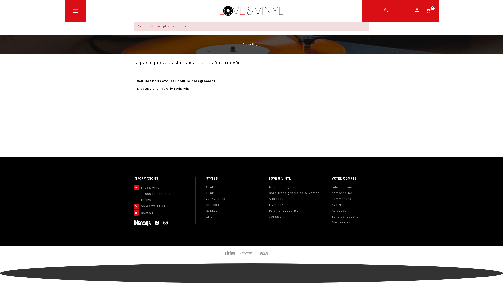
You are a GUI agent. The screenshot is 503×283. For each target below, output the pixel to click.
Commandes (341, 199)
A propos (276, 199)
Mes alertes (341, 222)
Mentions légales (282, 187)
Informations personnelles (342, 190)
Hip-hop (212, 205)
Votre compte (344, 178)
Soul (209, 187)
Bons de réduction (346, 216)
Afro (209, 216)
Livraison (276, 205)
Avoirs (337, 205)
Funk (210, 193)
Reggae (212, 210)
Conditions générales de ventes (294, 193)
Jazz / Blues (215, 199)
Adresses (339, 210)
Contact (147, 213)
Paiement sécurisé (284, 210)
